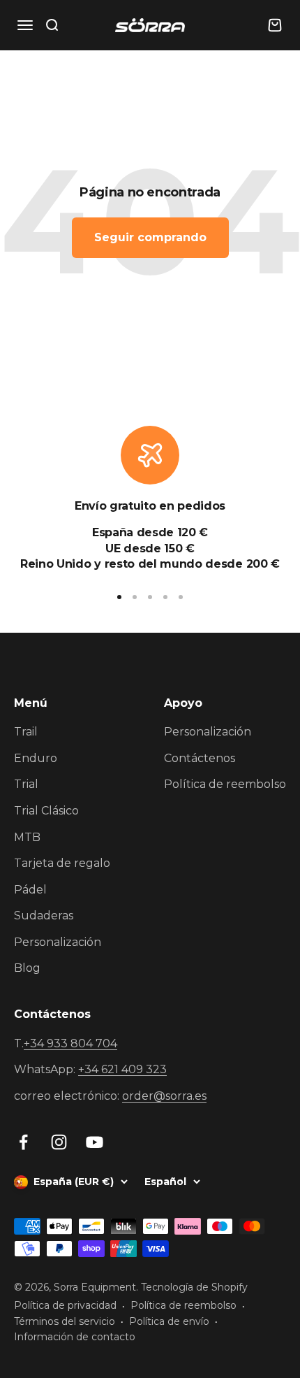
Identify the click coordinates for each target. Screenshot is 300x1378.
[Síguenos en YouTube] (94, 1142)
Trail (26, 731)
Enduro (35, 758)
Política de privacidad (65, 1305)
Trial (26, 784)
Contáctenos (199, 758)
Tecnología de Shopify (194, 1287)
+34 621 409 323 (122, 1069)
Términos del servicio (64, 1321)
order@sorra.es (164, 1096)
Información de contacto (74, 1336)
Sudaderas (43, 915)
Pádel (30, 889)
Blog (27, 968)
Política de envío (169, 1321)
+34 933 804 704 (70, 1043)
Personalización (57, 942)
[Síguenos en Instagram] (59, 1142)
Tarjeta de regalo (62, 863)
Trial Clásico (46, 810)
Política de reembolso (225, 784)
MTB (27, 837)
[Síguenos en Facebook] (23, 1142)
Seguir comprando (150, 237)
